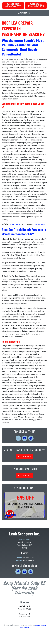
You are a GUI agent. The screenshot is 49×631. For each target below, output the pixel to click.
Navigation (24, 13)
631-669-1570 (13, 5)
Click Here (24, 457)
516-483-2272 (35, 5)
